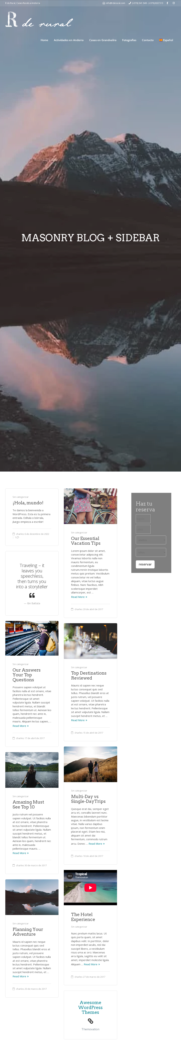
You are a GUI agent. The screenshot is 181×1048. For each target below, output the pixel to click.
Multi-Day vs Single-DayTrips (88, 799)
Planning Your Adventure (28, 932)
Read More (78, 597)
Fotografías (129, 40)
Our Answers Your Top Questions (27, 674)
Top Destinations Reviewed (89, 675)
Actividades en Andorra (69, 40)
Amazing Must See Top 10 (28, 804)
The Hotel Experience (83, 917)
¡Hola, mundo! (28, 502)
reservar (145, 564)
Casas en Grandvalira (102, 40)
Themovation (90, 1029)
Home (44, 40)
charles (20, 534)
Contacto (148, 40)
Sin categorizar (21, 496)
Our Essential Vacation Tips (86, 541)
